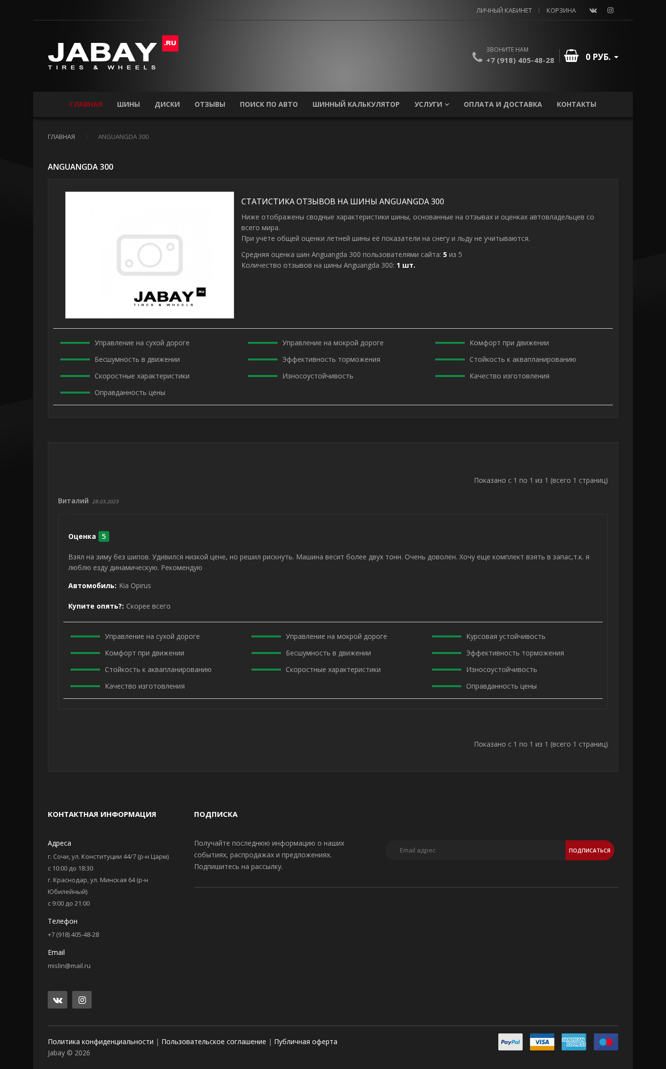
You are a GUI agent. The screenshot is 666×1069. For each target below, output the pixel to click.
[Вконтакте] (593, 10)
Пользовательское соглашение (213, 1041)
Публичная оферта (305, 1041)
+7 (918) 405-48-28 (520, 60)
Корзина (561, 10)
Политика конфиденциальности (101, 1041)
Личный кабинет (504, 10)
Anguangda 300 (123, 136)
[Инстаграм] (610, 10)
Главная (61, 136)
